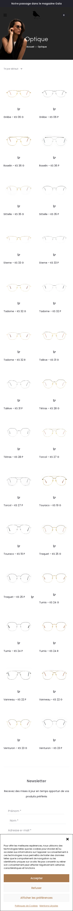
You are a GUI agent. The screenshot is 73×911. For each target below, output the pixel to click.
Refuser (36, 888)
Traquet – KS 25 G (50, 554)
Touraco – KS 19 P (14, 554)
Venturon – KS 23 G (15, 748)
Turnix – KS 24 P (13, 651)
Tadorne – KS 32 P (50, 311)
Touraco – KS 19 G (50, 505)
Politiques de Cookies (26, 905)
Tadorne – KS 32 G (15, 311)
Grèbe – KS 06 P (49, 117)
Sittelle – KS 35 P (49, 214)
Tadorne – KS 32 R (15, 360)
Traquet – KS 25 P (14, 597)
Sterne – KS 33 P (49, 262)
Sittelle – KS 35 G (14, 214)
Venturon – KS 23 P (50, 748)
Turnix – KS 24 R (48, 651)
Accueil (30, 46)
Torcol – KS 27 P (13, 505)
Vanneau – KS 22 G (50, 699)
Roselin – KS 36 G (14, 165)
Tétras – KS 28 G (49, 408)
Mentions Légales (49, 905)
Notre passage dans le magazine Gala (36, 3)
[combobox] (13, 69)
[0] (67, 15)
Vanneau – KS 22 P (15, 699)
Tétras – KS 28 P (13, 457)
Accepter (36, 878)
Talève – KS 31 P (13, 408)
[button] (67, 839)
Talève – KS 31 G (49, 360)
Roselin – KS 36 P (49, 165)
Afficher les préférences (36, 898)
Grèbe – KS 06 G (14, 117)
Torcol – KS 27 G (49, 457)
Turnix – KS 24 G (49, 602)
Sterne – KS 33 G (14, 262)
